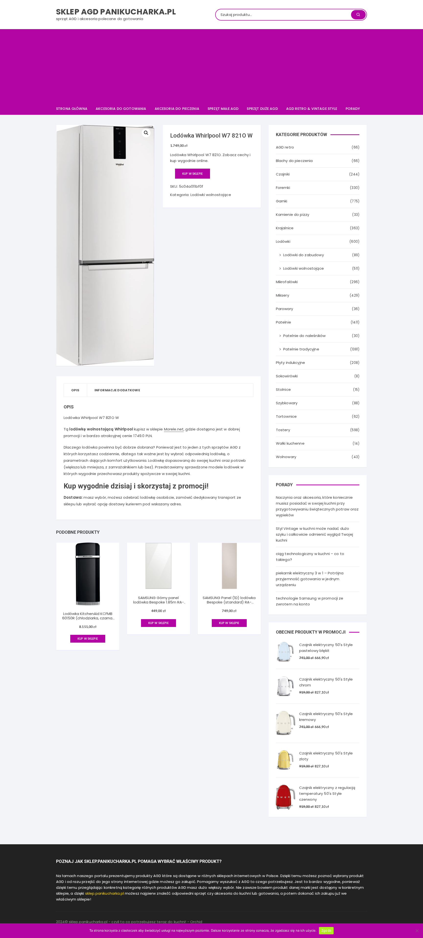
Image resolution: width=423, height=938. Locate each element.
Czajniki (283, 174)
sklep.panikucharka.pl (104, 893)
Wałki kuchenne (290, 443)
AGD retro (285, 147)
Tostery (283, 429)
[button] (146, 132)
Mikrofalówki (287, 281)
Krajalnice (285, 228)
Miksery (282, 295)
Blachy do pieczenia (294, 160)
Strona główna (71, 108)
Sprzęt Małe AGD (223, 108)
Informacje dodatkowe (117, 390)
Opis (75, 390)
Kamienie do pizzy (292, 214)
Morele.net (174, 429)
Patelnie (283, 322)
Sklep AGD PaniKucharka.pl (116, 11)
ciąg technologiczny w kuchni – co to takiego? (310, 556)
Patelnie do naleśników (304, 335)
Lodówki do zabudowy (303, 254)
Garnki (281, 201)
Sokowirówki (287, 376)
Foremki (283, 187)
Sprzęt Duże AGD (262, 108)
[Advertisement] (211, 66)
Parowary (284, 308)
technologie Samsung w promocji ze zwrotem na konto (309, 601)
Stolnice (283, 389)
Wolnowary (286, 456)
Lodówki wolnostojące (210, 194)
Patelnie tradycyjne (301, 349)
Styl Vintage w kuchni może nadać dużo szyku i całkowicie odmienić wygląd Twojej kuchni (314, 534)
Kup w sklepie (192, 174)
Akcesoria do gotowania (121, 108)
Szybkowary (287, 402)
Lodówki (283, 241)
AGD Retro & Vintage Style (311, 108)
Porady (353, 108)
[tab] (75, 390)
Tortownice (286, 416)
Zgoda (326, 930)
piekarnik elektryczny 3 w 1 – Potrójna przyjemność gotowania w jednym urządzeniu (310, 578)
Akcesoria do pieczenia (177, 108)
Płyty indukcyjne (290, 362)
